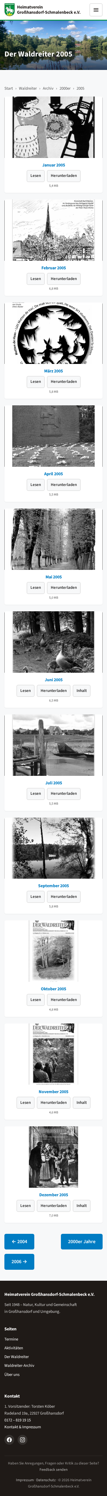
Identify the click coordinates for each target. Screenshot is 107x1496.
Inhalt (82, 691)
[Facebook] (9, 1440)
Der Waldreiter (16, 1357)
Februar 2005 (53, 268)
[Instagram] (22, 1440)
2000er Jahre (81, 1241)
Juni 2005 (54, 680)
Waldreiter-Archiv (19, 1365)
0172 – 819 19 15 (17, 1420)
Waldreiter (28, 88)
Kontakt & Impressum (22, 1427)
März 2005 (53, 371)
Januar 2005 (53, 165)
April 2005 (53, 474)
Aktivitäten (13, 1348)
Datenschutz (46, 1480)
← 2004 (19, 1241)
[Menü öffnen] (96, 9)
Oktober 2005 (53, 989)
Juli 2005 (53, 783)
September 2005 (53, 886)
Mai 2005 (54, 577)
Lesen (35, 176)
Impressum (25, 1480)
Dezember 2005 (53, 1195)
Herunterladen (64, 176)
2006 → (19, 1261)
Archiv (48, 88)
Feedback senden (53, 1469)
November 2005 (53, 1092)
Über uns (11, 1375)
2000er (65, 88)
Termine (11, 1339)
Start (8, 88)
